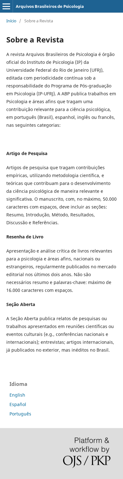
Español (17, 404)
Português (20, 414)
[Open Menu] (6, 6)
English (17, 395)
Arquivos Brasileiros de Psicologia (50, 6)
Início (11, 21)
